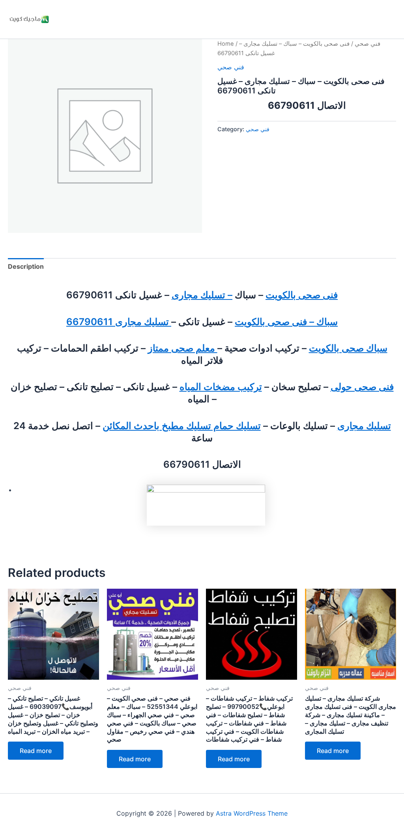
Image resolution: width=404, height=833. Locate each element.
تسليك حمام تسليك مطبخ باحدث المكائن (182, 425)
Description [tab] (26, 266)
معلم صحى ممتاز (182, 348)
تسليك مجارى (364, 425)
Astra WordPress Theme (252, 813)
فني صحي (367, 43)
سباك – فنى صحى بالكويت (286, 321)
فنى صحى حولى (362, 386)
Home (225, 43)
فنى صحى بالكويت (302, 295)
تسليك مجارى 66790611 (118, 321)
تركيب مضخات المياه (221, 386)
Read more (36, 751)
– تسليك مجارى (202, 295)
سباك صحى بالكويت (348, 348)
